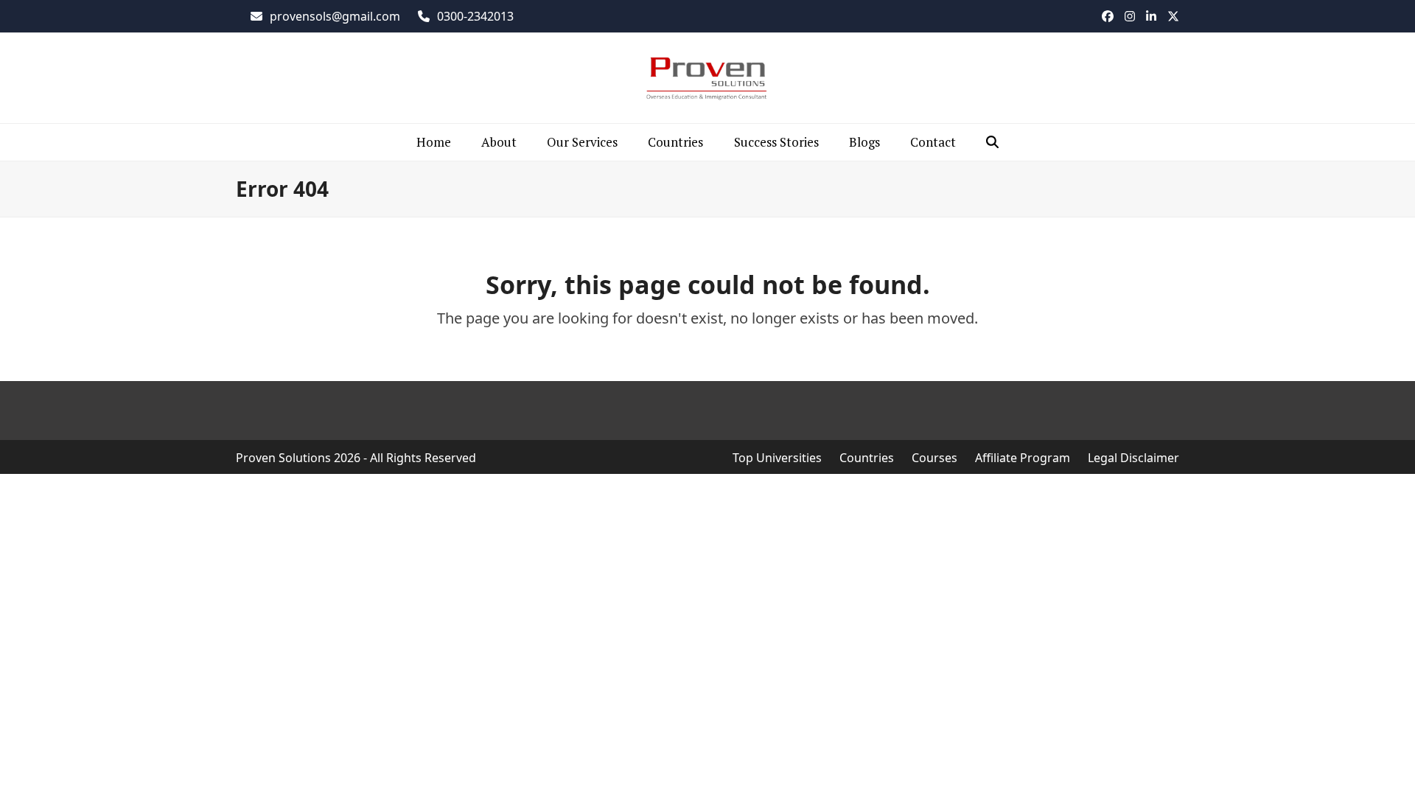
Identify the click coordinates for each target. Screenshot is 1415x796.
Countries (866, 458)
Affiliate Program (1022, 458)
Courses (934, 458)
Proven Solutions (283, 458)
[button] (993, 142)
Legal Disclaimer (1133, 458)
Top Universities (777, 458)
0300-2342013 (475, 16)
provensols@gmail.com (335, 16)
